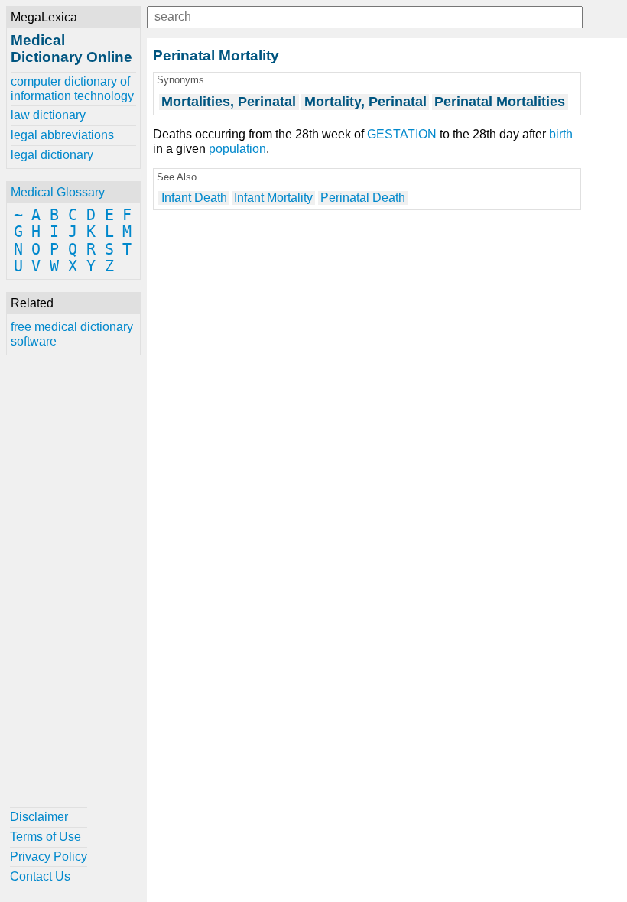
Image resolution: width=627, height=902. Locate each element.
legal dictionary (52, 154)
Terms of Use (45, 836)
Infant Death (194, 197)
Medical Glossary (58, 192)
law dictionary (48, 115)
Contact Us (40, 876)
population (237, 148)
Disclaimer (39, 816)
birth (561, 134)
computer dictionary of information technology (72, 88)
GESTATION (402, 134)
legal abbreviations (62, 134)
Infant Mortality (273, 197)
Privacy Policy (48, 856)
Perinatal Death (362, 197)
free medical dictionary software (72, 333)
